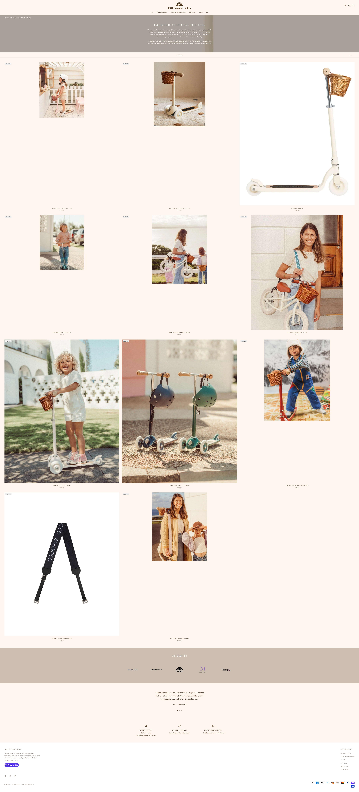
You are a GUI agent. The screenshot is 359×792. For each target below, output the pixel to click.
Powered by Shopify (28, 784)
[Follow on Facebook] (5, 776)
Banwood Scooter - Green (62, 332)
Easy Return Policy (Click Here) (179, 733)
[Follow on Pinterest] (15, 776)
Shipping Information (348, 757)
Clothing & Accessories (178, 12)
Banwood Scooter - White (62, 485)
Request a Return (346, 753)
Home (6, 17)
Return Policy (345, 766)
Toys (151, 12)
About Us (344, 763)
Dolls (201, 12)
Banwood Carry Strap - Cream (179, 332)
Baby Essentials (162, 12)
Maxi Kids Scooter (297, 208)
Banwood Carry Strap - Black (62, 638)
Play (207, 12)
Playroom (192, 12)
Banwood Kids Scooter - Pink (62, 208)
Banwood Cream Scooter (176, 41)
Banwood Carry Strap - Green (297, 332)
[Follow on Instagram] (10, 776)
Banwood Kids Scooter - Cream (179, 208)
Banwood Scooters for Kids (23, 17)
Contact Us (344, 770)
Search (343, 760)
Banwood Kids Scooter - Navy (179, 485)
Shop (11, 17)
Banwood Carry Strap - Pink (179, 638)
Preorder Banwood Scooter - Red (297, 485)
